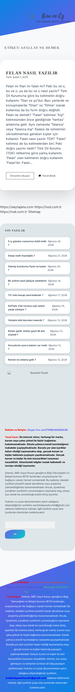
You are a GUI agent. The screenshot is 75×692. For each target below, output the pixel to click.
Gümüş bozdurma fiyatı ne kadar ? (27, 268)
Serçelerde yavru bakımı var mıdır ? (27, 347)
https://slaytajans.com (16, 207)
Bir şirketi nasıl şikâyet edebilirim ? (27, 282)
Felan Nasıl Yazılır (32, 73)
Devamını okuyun (22, 176)
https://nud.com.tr (48, 207)
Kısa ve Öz (53, 16)
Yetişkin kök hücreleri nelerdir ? (26, 320)
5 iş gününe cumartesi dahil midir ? (27, 243)
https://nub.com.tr (13, 212)
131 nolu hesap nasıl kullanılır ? (25, 295)
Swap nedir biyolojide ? (21, 255)
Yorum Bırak (49, 175)
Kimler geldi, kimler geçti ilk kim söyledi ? (26, 332)
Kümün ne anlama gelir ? (22, 359)
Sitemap (34, 212)
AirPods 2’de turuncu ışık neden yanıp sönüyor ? (26, 307)
